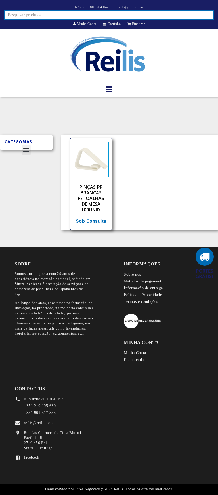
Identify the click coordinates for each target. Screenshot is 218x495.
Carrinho (114, 24)
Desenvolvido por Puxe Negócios (72, 489)
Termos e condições (141, 301)
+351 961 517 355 (40, 413)
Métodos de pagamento (144, 281)
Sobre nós (132, 274)
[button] (26, 150)
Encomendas (134, 360)
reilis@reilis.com (130, 7)
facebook (31, 457)
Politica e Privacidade (143, 295)
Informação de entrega (143, 288)
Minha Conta (86, 24)
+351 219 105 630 (40, 406)
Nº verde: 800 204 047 (92, 7)
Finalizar (138, 24)
